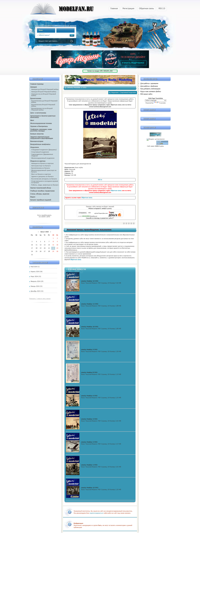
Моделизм (115, 92)
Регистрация (128, 8)
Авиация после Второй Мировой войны (43, 94)
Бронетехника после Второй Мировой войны (42, 109)
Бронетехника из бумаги (40, 168)
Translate (162, 103)
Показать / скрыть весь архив (39, 299)
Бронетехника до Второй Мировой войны (44, 101)
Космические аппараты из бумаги (44, 179)
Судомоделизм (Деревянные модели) (42, 155)
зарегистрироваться (96, 513)
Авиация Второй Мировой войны (43, 92)
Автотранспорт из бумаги (41, 166)
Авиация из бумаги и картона (42, 163)
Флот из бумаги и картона (41, 174)
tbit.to (100, 180)
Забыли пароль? (44, 35)
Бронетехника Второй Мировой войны (43, 105)
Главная (114, 8)
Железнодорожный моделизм (42, 158)
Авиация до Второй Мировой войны (45, 89)
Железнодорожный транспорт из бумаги (43, 171)
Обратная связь (146, 8)
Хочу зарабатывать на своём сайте (44, 216)
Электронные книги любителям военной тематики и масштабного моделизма (57, 9)
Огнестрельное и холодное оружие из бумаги (44, 182)
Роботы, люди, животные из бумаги (44, 185)
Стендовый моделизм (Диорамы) (44, 150)
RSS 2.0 (162, 8)
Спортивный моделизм (40, 152)
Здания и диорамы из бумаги (42, 176)
